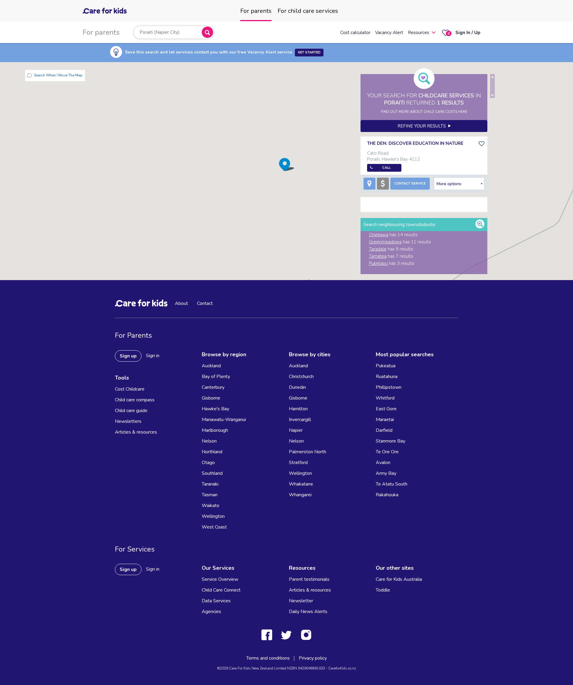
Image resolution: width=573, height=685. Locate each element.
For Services (135, 549)
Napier (296, 430)
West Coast (214, 527)
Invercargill (300, 419)
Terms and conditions (268, 658)
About (181, 303)
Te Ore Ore (387, 452)
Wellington (213, 516)
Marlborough (215, 430)
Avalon (383, 462)
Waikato (210, 505)
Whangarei (300, 495)
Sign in (152, 355)
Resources (418, 33)
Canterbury (213, 387)
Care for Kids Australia (399, 579)
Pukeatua (385, 366)
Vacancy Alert (389, 33)
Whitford (385, 398)
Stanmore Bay (390, 441)
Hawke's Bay (215, 409)
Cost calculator (355, 33)
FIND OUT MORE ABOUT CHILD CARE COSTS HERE (424, 111)
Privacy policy (313, 658)
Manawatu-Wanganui (224, 419)
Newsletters (128, 421)
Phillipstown (388, 387)
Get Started (309, 52)
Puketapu (378, 263)
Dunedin (297, 387)
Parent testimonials (309, 579)
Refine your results (423, 126)
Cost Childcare (129, 389)
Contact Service (410, 183)
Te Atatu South (391, 484)
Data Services (216, 601)
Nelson (209, 441)
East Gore (386, 409)
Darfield (384, 430)
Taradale (377, 249)
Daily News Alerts (308, 611)
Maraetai (385, 419)
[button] (286, 164)
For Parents (133, 335)
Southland (212, 473)
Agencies (211, 611)
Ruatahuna (387, 376)
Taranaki (210, 484)
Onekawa (378, 235)
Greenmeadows (385, 242)
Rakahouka (387, 495)
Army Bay (386, 473)
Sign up (128, 356)
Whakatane (301, 484)
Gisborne (211, 398)
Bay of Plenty (216, 376)
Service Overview (220, 579)
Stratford (298, 462)
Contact (205, 303)
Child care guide (131, 410)
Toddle (383, 590)
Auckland (211, 366)
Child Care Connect (221, 590)
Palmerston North (307, 452)
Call (386, 167)
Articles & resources (136, 432)
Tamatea (377, 256)
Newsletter (301, 601)
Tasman (210, 495)
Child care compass (135, 400)
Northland (212, 452)
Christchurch (301, 376)
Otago (208, 462)
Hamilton (298, 409)
